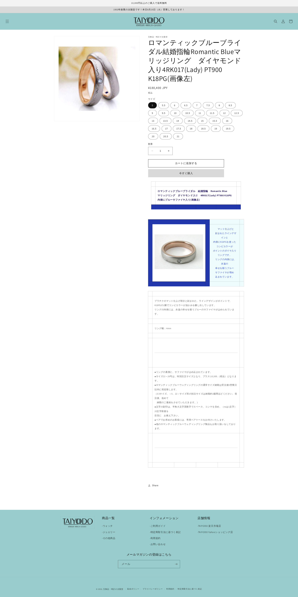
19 (216, 128)
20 (153, 136)
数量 (150, 144)
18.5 (203, 128)
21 (178, 136)
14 (177, 120)
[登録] (176, 564)
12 (224, 113)
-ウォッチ (107, 525)
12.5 (236, 113)
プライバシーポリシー (153, 589)
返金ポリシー (133, 589)
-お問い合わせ (158, 544)
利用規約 (170, 589)
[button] (7, 21)
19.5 (228, 128)
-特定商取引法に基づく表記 (165, 532)
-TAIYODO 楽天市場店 (209, 525)
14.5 (190, 120)
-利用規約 (155, 538)
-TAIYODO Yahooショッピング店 (215, 532)
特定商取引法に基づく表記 (190, 589)
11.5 (212, 113)
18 (191, 128)
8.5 (230, 105)
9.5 (163, 113)
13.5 (165, 120)
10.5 (187, 113)
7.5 (208, 105)
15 (202, 120)
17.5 (178, 128)
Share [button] (155, 485)
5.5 (163, 105)
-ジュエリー (108, 532)
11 (200, 113)
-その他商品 (108, 538)
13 (153, 120)
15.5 (214, 120)
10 (175, 113)
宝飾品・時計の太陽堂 (113, 589)
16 (227, 120)
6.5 (186, 105)
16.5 (154, 128)
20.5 (165, 136)
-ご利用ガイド (158, 525)
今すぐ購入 (186, 173)
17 (166, 128)
